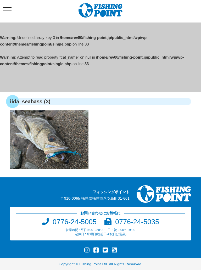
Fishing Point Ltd (93, 264)
